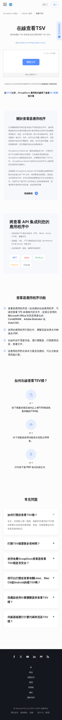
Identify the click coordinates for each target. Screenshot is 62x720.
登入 (55, 5)
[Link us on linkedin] (34, 657)
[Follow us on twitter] (21, 657)
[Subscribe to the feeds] (48, 657)
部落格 (31, 687)
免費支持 (31, 677)
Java (26, 257)
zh (44, 5)
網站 (31, 692)
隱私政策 (53, 84)
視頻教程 (28, 193)
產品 (31, 672)
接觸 (31, 712)
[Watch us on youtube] (27, 657)
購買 (31, 682)
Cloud (26, 265)
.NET (14, 257)
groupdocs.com (23, 43)
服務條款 (45, 84)
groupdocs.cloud (38, 43)
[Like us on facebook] (14, 657)
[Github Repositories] (41, 657)
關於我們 (31, 697)
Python (14, 265)
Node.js (39, 257)
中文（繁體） (45, 712)
